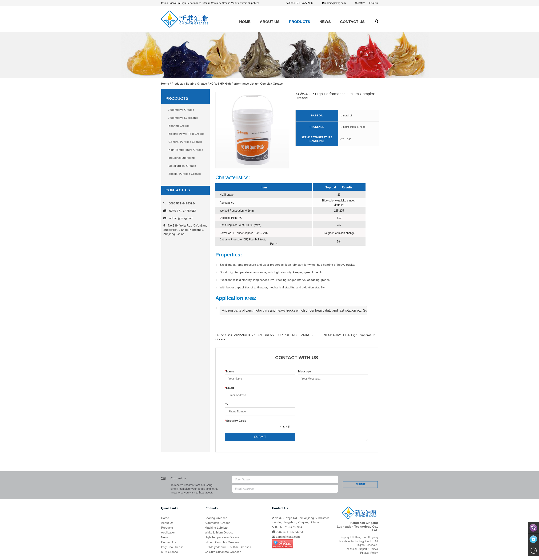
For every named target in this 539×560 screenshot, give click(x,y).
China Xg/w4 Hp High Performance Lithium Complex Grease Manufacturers (204, 3)
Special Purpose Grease (184, 173)
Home (245, 22)
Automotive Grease (181, 109)
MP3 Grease (169, 551)
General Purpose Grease (185, 141)
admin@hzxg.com (335, 3)
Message (304, 371)
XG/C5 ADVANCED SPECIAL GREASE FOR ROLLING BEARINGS (268, 335)
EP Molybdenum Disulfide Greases (228, 547)
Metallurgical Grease (182, 165)
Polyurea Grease (172, 547)
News (325, 22)
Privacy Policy (369, 552)
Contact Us (352, 22)
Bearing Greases (216, 518)
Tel (227, 404)
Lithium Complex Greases (222, 542)
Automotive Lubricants (183, 117)
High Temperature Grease (185, 149)
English (373, 3)
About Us (167, 522)
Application (168, 532)
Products (299, 22)
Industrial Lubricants (181, 157)
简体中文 (360, 3)
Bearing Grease (196, 83)
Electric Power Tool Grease (186, 133)
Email (229, 387)
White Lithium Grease (219, 532)
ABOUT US (270, 22)
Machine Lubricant (217, 527)
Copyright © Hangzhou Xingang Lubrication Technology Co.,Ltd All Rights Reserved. (357, 541)
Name (229, 371)
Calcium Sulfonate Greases (223, 551)
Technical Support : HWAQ (361, 549)
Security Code (235, 420)
